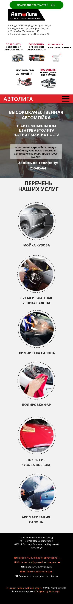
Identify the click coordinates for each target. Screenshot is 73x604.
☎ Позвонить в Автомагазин (36, 571)
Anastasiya (54, 591)
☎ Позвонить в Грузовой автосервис (35, 562)
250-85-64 (38, 168)
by (47, 591)
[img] (24, 82)
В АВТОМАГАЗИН (58, 46)
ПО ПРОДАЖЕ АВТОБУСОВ (48, 72)
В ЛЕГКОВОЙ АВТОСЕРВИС (13, 47)
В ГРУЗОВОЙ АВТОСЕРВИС (35, 47)
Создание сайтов (14, 587)
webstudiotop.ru (33, 587)
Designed (40, 591)
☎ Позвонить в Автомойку (36, 566)
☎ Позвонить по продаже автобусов (36, 576)
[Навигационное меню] (65, 99)
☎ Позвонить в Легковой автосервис (35, 557)
